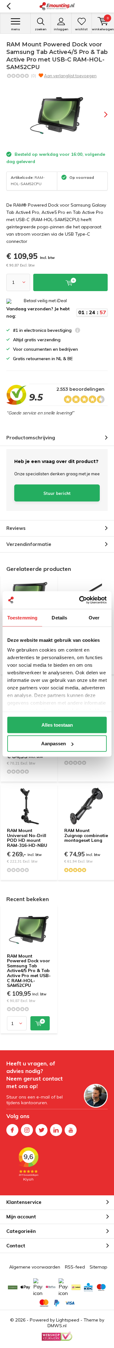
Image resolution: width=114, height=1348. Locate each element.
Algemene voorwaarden (34, 1267)
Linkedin (56, 1130)
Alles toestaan (57, 724)
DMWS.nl (57, 1325)
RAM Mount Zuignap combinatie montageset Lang (86, 835)
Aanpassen (53, 743)
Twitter (41, 1130)
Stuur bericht (57, 493)
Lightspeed (67, 1320)
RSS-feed (75, 1267)
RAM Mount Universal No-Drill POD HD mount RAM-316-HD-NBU (27, 838)
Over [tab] (94, 617)
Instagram (27, 1130)
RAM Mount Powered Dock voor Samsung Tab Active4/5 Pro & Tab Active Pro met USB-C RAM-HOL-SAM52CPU (29, 970)
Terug (8, 6)
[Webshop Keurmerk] (57, 1336)
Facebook (12, 1130)
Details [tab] (59, 617)
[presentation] (101, 114)
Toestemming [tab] (22, 617)
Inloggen (61, 29)
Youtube (71, 1130)
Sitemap (98, 1267)
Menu (15, 29)
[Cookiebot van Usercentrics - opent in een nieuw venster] (80, 600)
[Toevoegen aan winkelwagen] (40, 1023)
